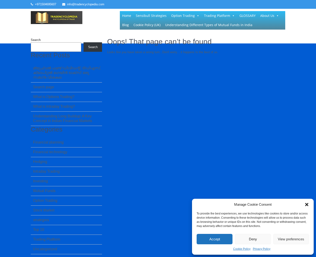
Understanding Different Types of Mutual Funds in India (208, 25)
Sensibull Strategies (151, 15)
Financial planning (48, 142)
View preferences (291, 239)
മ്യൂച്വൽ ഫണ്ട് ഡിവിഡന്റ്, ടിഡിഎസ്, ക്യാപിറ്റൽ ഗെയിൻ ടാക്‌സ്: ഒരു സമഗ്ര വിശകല (67, 72)
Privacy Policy (261, 249)
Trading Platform (217, 15)
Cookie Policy (242, 249)
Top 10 (38, 230)
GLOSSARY (247, 15)
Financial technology (50, 152)
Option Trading (183, 15)
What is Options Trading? (53, 97)
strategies (41, 220)
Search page (43, 87)
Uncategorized (45, 249)
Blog (125, 25)
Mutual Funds (44, 191)
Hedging (40, 162)
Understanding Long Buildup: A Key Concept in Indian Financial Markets (62, 118)
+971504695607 (45, 4)
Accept (214, 239)
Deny (253, 239)
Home (126, 15)
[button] (306, 204)
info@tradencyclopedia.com (85, 4)
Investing (40, 181)
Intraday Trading (46, 171)
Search (36, 40)
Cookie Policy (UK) (147, 25)
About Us (267, 15)
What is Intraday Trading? (54, 106)
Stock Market (43, 210)
